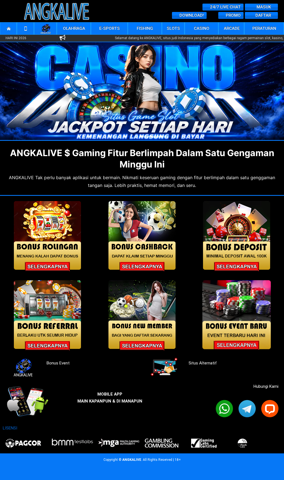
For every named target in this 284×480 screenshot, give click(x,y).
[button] (74, 28)
